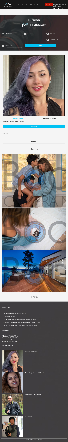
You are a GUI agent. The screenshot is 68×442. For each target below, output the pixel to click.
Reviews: (18, 118)
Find (40, 46)
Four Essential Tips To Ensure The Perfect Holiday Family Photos (20, 325)
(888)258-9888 (57, 6)
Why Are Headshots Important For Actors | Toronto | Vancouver (19, 319)
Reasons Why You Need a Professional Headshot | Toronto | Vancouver (22, 322)
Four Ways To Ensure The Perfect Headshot (14, 313)
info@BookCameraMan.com (60, 4)
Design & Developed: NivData (34, 439)
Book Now (49, 5)
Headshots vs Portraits (9, 316)
